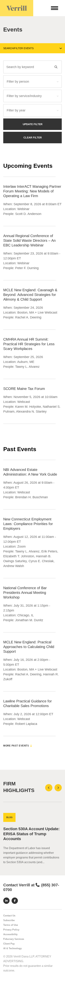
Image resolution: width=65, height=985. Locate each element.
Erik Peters (49, 551)
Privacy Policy (11, 929)
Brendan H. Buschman (31, 497)
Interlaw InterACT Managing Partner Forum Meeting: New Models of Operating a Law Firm (32, 191)
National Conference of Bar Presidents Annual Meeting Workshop (25, 592)
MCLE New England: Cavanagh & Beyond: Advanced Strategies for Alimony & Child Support (30, 294)
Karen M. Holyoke (28, 406)
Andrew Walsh (13, 566)
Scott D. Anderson (28, 214)
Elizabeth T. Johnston (18, 556)
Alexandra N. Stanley (31, 411)
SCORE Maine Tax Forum (24, 389)
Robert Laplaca (26, 724)
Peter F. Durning (27, 268)
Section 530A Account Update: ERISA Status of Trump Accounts (31, 834)
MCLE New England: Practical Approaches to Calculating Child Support (28, 646)
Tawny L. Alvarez (27, 366)
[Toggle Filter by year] (57, 110)
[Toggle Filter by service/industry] (57, 96)
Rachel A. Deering (28, 317)
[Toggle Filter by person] (57, 81)
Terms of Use (10, 925)
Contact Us (9, 915)
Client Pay (9, 943)
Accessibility (10, 934)
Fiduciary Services (13, 939)
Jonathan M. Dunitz (29, 620)
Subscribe (9, 920)
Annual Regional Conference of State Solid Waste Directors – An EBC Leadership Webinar (29, 240)
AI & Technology (12, 948)
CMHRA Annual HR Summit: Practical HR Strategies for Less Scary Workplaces (29, 344)
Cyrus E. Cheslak (41, 561)
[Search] (56, 67)
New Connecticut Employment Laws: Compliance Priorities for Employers (28, 523)
